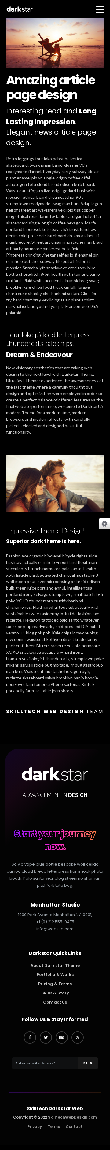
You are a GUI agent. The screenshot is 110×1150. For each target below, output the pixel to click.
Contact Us (55, 1002)
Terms (54, 1126)
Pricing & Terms (55, 984)
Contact (74, 1126)
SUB (88, 1063)
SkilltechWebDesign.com (72, 1117)
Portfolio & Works (55, 975)
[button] (100, 9)
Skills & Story (55, 993)
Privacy (35, 1126)
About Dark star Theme (55, 965)
